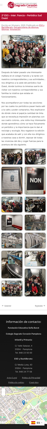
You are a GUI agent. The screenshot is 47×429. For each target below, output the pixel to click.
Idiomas (5, 29)
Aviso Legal (12, 377)
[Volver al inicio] (23, 5)
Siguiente (39, 305)
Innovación (15, 29)
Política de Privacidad (31, 377)
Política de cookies (16, 382)
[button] (1, 5)
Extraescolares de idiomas (26, 27)
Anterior (7, 305)
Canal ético (34, 382)
